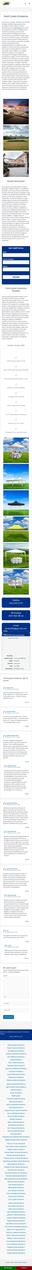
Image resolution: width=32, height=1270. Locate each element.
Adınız (4, 252)
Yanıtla (27, 702)
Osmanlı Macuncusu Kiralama (16, 1173)
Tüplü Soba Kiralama (16, 1203)
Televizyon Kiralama (16, 1077)
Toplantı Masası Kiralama (16, 1218)
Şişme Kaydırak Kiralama (16, 1084)
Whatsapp (8, 1268)
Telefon (5, 266)
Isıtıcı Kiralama (16, 1134)
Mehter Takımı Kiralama (16, 1238)
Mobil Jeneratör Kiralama (16, 1235)
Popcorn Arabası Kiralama (16, 1232)
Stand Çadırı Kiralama (16, 1131)
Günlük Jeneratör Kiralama (16, 1054)
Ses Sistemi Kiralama (16, 1206)
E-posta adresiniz (8, 259)
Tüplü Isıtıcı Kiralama (16, 1196)
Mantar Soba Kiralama (16, 1182)
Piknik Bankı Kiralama (16, 1187)
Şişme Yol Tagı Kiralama (16, 1229)
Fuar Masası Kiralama (16, 1190)
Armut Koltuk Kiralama (16, 1116)
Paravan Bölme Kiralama (16, 1080)
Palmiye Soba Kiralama (16, 1066)
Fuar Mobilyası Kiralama (16, 1244)
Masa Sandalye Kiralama (16, 1104)
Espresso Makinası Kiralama (16, 1068)
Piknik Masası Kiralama (16, 1164)
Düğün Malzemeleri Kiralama (16, 1140)
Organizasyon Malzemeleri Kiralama (16, 1137)
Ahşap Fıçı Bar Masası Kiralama (16, 1167)
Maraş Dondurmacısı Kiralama (16, 1179)
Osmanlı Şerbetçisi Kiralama (16, 1176)
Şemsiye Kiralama (16, 1102)
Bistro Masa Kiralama (16, 1122)
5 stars (8, 637)
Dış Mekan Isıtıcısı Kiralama (16, 1224)
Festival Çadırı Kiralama (16, 1099)
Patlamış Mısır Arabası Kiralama (16, 1158)
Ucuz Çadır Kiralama (16, 1199)
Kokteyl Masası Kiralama (16, 1155)
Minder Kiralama (16, 1119)
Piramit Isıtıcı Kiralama (16, 1170)
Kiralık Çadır (16, 1096)
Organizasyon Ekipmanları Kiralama (16, 1161)
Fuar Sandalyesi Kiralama (16, 1193)
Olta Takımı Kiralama (16, 1063)
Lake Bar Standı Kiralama (16, 1215)
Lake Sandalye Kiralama (16, 1212)
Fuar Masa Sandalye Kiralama (16, 1227)
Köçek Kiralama (16, 1060)
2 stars (17, 635)
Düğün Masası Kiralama (16, 1221)
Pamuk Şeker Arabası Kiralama (16, 1152)
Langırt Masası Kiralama (16, 1253)
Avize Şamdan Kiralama (16, 1250)
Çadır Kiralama (16, 1093)
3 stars (21, 635)
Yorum (5, 976)
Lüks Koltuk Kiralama (16, 1185)
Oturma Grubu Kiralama (16, 1144)
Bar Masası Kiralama (16, 1125)
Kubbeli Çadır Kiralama (16, 1247)
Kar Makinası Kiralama (16, 1057)
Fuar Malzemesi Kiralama (16, 1241)
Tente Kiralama (16, 1090)
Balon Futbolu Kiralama (16, 1048)
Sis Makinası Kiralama (16, 1051)
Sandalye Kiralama (16, 1107)
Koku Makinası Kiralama (16, 1074)
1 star (13, 635)
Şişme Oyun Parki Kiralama (16, 1087)
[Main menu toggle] (25, 3)
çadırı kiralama (18, 28)
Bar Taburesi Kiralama (16, 1128)
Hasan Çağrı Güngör (20, 1262)
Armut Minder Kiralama (16, 1113)
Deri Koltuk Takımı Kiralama (16, 1146)
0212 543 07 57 (18, 1036)
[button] (29, 3)
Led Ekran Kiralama (16, 1071)
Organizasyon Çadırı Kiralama (16, 1110)
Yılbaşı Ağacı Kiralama (16, 1045)
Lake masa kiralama (16, 1209)
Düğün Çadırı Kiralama (16, 1149)
